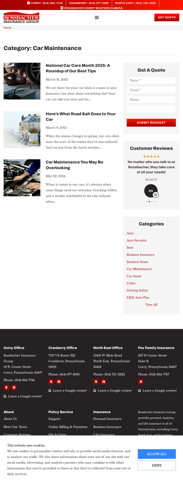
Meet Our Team (15, 427)
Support (54, 419)
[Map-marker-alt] (6, 387)
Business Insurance (107, 427)
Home (7, 27)
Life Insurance (104, 434)
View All (151, 304)
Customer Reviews (17, 434)
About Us (10, 419)
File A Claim (57, 434)
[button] (96, 17)
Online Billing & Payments (67, 427)
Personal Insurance (107, 419)
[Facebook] (14, 387)
